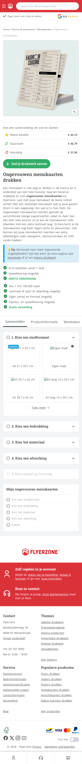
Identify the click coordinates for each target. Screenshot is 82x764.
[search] (73, 6)
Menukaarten (44, 29)
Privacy (36, 747)
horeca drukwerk (45, 257)
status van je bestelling (43, 575)
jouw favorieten (51, 578)
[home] (10, 6)
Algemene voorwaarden (59, 747)
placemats (14, 257)
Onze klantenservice (55, 594)
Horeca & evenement (23, 29)
